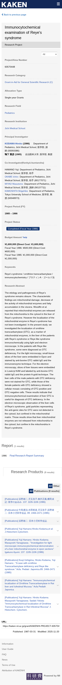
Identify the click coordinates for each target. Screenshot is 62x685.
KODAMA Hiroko (13, 143)
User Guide (7, 649)
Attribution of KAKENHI (13, 670)
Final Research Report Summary (27, 455)
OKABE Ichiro (11, 176)
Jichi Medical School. (15, 128)
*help (24, 237)
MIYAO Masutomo (14, 184)
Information (7, 643)
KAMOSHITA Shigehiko (16, 191)
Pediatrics (10, 113)
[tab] (32, 471)
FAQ (4, 654)
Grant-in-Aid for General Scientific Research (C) (29, 82)
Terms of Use (8, 665)
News (4, 659)
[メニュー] (58, 4)
